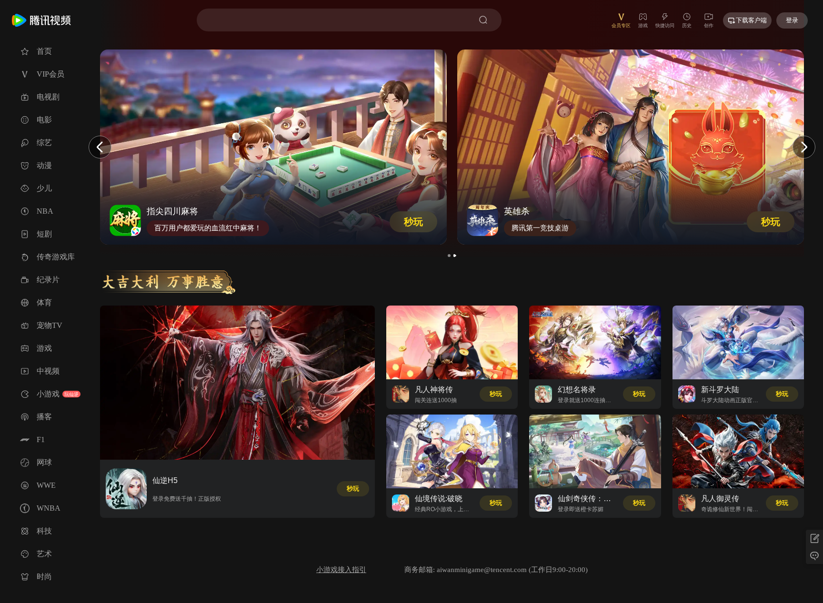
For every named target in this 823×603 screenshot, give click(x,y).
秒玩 (413, 221)
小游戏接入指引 (341, 569)
